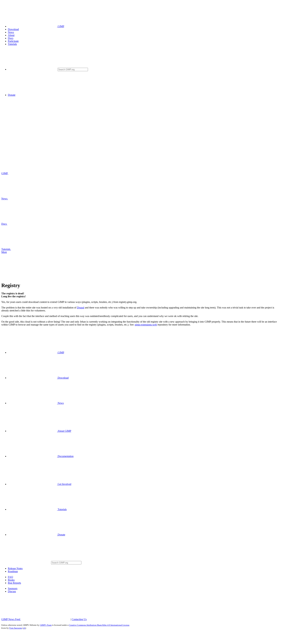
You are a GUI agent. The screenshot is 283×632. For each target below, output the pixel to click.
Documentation (65, 456)
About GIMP (64, 431)
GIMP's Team (46, 625)
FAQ (10, 577)
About (11, 35)
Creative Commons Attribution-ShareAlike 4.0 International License (99, 625)
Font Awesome (15, 628)
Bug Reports (14, 582)
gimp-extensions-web (146, 324)
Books (11, 580)
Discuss (12, 591)
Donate (11, 95)
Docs (10, 38)
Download (13, 29)
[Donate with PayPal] (40, 95)
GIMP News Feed (11, 619)
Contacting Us (79, 619)
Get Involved (64, 484)
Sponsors (12, 588)
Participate (13, 41)
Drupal (80, 307)
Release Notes (15, 568)
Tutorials (12, 44)
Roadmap (13, 571)
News (11, 32)
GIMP (60, 26)
